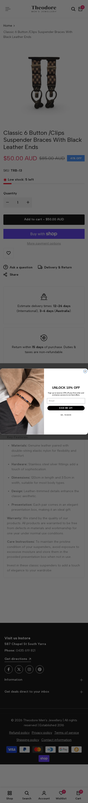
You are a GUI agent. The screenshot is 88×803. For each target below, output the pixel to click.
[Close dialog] (85, 371)
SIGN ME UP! (66, 408)
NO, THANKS (66, 415)
